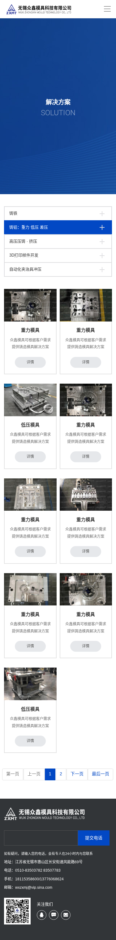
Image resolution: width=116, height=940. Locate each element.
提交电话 (93, 837)
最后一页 (100, 773)
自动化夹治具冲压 (25, 269)
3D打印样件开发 (23, 255)
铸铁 (13, 213)
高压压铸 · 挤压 (23, 241)
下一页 (77, 773)
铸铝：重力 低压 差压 (28, 227)
